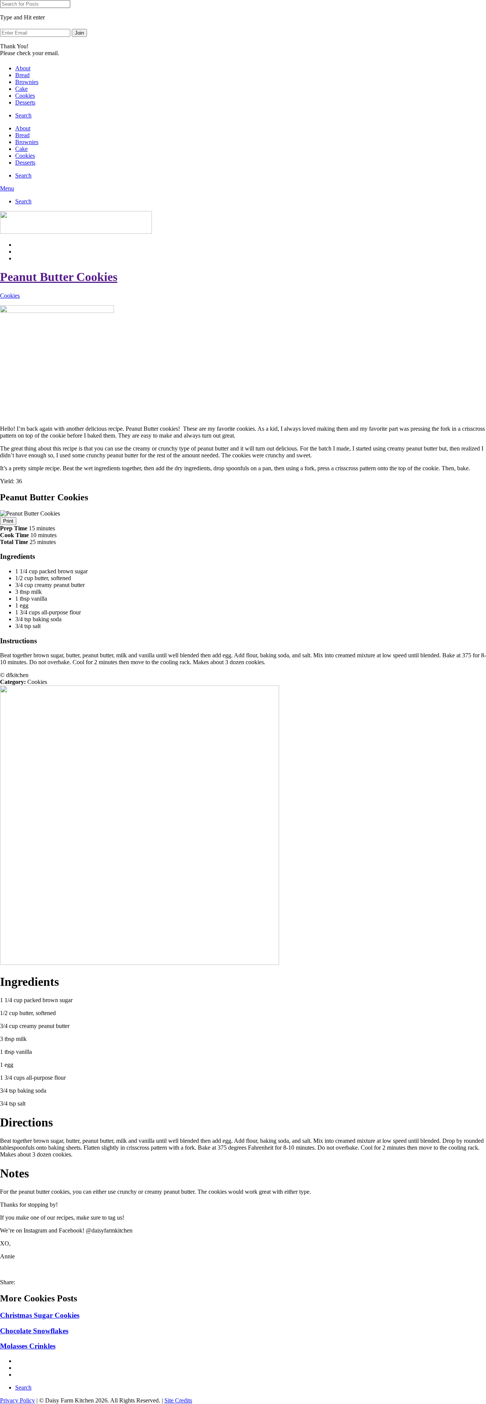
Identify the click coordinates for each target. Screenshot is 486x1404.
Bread (22, 75)
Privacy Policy (17, 1400)
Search (23, 115)
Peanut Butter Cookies (58, 277)
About (22, 68)
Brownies (26, 82)
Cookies (25, 95)
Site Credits (178, 1400)
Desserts (25, 102)
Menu (7, 188)
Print (8, 521)
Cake (21, 89)
